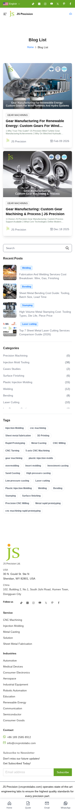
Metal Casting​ (11, 631)
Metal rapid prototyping (48, 503)
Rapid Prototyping (15, 443)
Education (9, 696)
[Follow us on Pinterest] (64, 3)
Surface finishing (31, 495)
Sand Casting (12, 473)
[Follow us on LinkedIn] (39, 4)
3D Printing (43, 435)
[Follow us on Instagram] (45, 4)
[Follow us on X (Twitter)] (57, 4)
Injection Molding (14, 428)
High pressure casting (38, 473)
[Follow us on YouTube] (51, 3)
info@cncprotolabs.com (21, 743)
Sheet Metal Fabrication (17, 643)
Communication (12, 708)
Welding (42, 488)
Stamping (10, 495)
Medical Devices (13, 666)
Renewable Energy (14, 702)
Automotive (10, 660)
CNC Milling (59, 443)
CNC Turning (12, 450)
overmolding (12, 465)
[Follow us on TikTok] (33, 4)
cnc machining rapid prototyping (23, 510)
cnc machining (38, 428)
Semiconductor (12, 714)
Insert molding (33, 465)
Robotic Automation (15, 690)
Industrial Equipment (15, 684)
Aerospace (9, 678)
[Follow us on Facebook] (70, 3)
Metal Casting (38, 443)
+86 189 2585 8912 (19, 737)
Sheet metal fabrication (18, 435)
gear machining (13, 458)
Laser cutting (42, 480)
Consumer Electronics (16, 672)
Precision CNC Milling (17, 503)
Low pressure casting (17, 480)
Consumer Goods (14, 720)
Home (30, 47)
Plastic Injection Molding (18, 488)
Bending (57, 488)
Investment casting (58, 465)
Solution (8, 637)
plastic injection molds (41, 458)
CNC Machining (12, 619)
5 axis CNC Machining (38, 450)
